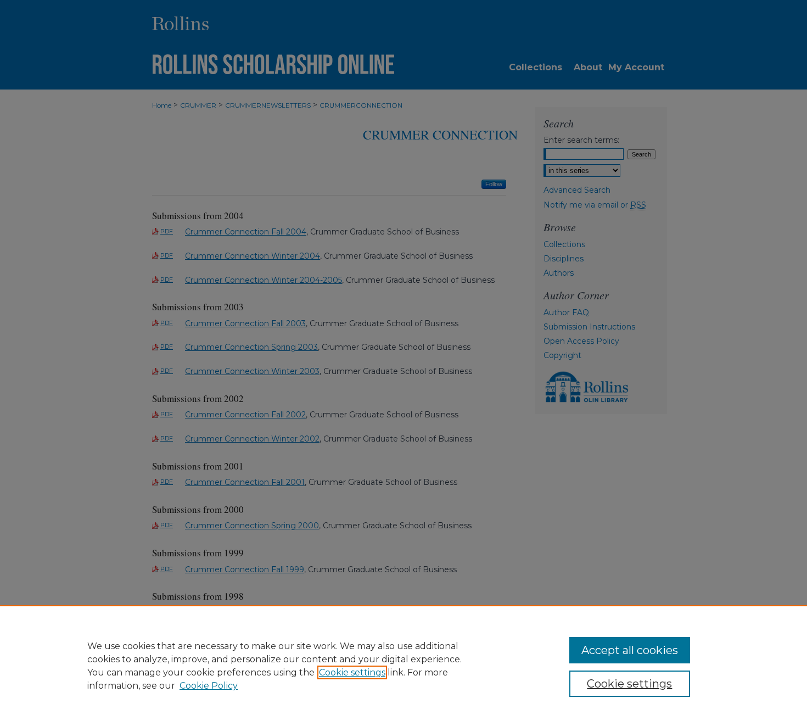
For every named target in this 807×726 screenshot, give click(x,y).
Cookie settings (352, 672)
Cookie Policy (209, 685)
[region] (403, 665)
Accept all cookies (629, 650)
